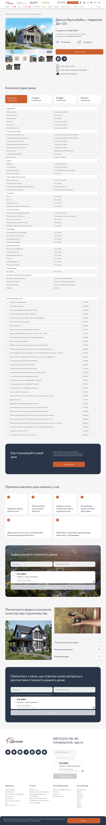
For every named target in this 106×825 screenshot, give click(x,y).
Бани (6, 803)
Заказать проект (68, 464)
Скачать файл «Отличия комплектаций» (73, 70)
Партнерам (80, 796)
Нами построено (36, 6)
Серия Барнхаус (9, 792)
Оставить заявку (79, 52)
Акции (12, 6)
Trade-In (44, 6)
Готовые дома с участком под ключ (39, 800)
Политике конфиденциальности (56, 819)
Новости (63, 6)
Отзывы (50, 6)
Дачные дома (9, 796)
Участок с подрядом (35, 802)
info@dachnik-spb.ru (68, 742)
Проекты (7, 6)
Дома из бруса (9, 798)
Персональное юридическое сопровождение (37, 795)
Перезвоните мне (65, 776)
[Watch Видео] (77, 620)
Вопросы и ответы (58, 796)
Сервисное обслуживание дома (38, 798)
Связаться (53, 713)
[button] (53, 108)
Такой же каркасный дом (68, 74)
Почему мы (56, 6)
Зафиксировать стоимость (53, 587)
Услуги (19, 6)
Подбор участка (33, 789)
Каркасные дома (10, 789)
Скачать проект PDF (66, 66)
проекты (14, 14)
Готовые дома (26, 6)
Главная (7, 14)
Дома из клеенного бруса (12, 801)
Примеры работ (81, 789)
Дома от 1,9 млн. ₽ (10, 805)
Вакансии (69, 6)
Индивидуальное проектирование (39, 792)
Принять (84, 821)
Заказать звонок (73, 2)
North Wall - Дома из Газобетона (14, 794)
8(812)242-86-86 (61, 2)
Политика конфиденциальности (62, 789)
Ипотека (75, 6)
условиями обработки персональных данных (39, 569)
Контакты (82, 6)
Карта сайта (56, 794)
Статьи (79, 801)
